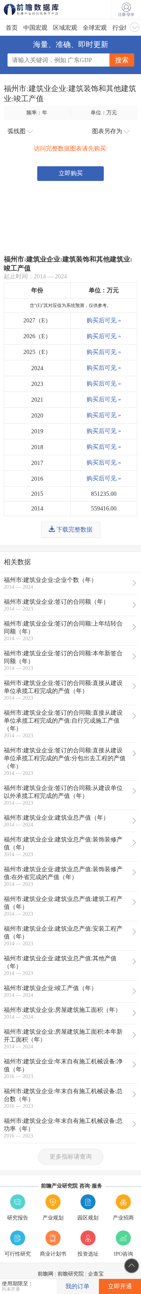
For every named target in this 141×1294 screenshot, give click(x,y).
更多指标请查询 (71, 1156)
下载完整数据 (73, 529)
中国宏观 (35, 27)
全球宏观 (95, 27)
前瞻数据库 (41, 9)
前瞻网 (45, 1274)
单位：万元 (104, 112)
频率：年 (36, 112)
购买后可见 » (103, 320)
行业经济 (124, 27)
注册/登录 (126, 14)
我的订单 (77, 1286)
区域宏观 (65, 27)
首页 (12, 27)
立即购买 (71, 173)
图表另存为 (108, 131)
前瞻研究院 (71, 1274)
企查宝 (96, 1274)
